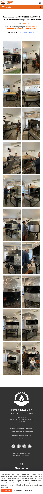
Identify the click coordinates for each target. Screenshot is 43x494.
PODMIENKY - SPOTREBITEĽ (21, 432)
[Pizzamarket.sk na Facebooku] (19, 446)
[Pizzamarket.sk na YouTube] (29, 446)
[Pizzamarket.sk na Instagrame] (13, 446)
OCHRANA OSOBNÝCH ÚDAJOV (21, 435)
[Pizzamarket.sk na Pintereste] (24, 446)
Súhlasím (7, 491)
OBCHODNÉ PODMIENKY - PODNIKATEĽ (21, 428)
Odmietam (28, 491)
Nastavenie (18, 491)
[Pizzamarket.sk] (6, 2)
